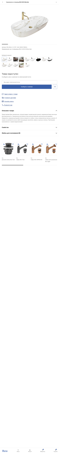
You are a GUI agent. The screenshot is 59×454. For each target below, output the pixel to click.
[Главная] (5, 451)
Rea (2, 158)
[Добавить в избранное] (12, 144)
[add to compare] (4, 144)
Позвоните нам (8, 105)
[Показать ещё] (56, 2)
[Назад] (3, 2)
